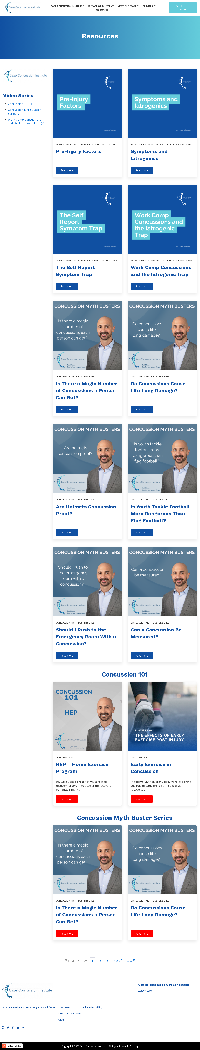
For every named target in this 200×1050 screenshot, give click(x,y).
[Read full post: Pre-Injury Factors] (87, 103)
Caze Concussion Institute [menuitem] (16, 1007)
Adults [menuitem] (61, 1019)
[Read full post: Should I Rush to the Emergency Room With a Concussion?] (87, 581)
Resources (102, 9)
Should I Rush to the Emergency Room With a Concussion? (86, 637)
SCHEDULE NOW (182, 7)
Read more (67, 170)
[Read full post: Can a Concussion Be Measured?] (162, 581)
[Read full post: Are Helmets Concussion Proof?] (87, 458)
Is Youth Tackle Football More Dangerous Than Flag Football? (160, 514)
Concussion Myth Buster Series (75, 376)
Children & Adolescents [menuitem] (70, 1013)
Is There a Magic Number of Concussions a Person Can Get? (86, 391)
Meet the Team (127, 6)
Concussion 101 (21, 104)
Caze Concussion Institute (67, 6)
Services (148, 6)
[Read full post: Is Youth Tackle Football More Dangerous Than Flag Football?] (162, 458)
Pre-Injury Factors (78, 151)
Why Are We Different (101, 6)
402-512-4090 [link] (145, 991)
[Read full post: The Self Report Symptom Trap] (87, 219)
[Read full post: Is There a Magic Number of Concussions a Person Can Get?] (87, 335)
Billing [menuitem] (99, 1007)
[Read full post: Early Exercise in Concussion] (162, 716)
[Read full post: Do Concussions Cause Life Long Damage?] (162, 335)
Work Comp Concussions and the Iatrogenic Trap (26, 121)
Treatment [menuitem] (64, 1007)
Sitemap (134, 1046)
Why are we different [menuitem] (45, 1007)
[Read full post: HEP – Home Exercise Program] (87, 716)
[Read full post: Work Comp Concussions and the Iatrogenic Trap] (162, 219)
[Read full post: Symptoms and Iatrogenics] (162, 103)
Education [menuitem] (88, 1007)
